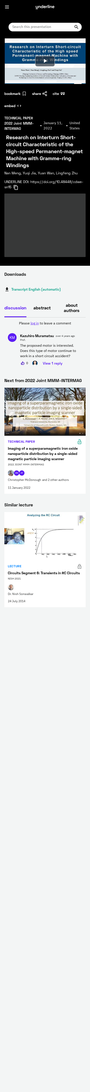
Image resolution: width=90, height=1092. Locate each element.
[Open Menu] (7, 7)
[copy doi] (18, 187)
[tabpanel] (45, 343)
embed (10, 106)
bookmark (12, 93)
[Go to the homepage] (45, 7)
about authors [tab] (72, 307)
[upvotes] (22, 363)
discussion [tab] (15, 307)
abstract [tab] (42, 307)
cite (56, 93)
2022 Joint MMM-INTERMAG (53, 380)
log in (35, 323)
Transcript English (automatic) (36, 289)
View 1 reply (52, 363)
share (36, 93)
